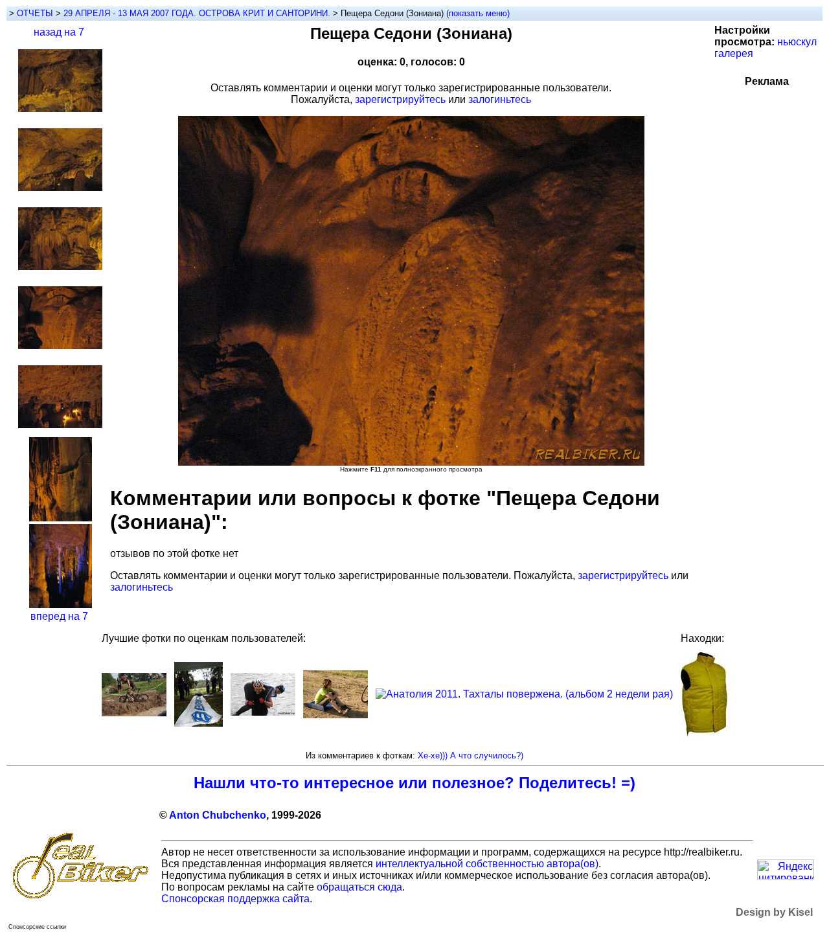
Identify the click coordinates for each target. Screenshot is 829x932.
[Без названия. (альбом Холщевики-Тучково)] (335, 714)
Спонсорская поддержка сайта (235, 898)
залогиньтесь (499, 99)
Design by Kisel (774, 912)
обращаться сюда (359, 886)
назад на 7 (59, 32)
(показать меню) (478, 13)
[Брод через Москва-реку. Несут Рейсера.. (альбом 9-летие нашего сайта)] (263, 712)
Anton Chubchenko (217, 815)
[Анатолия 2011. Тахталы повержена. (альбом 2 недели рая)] (524, 693)
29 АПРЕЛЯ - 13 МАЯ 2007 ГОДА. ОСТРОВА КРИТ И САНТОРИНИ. (198, 13)
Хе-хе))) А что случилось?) (470, 755)
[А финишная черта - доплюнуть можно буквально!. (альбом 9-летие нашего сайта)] (198, 723)
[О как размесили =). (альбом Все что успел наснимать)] (134, 712)
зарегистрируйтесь (400, 99)
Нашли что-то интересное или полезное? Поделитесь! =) (414, 782)
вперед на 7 (59, 616)
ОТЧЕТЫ (35, 13)
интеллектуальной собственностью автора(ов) (487, 863)
